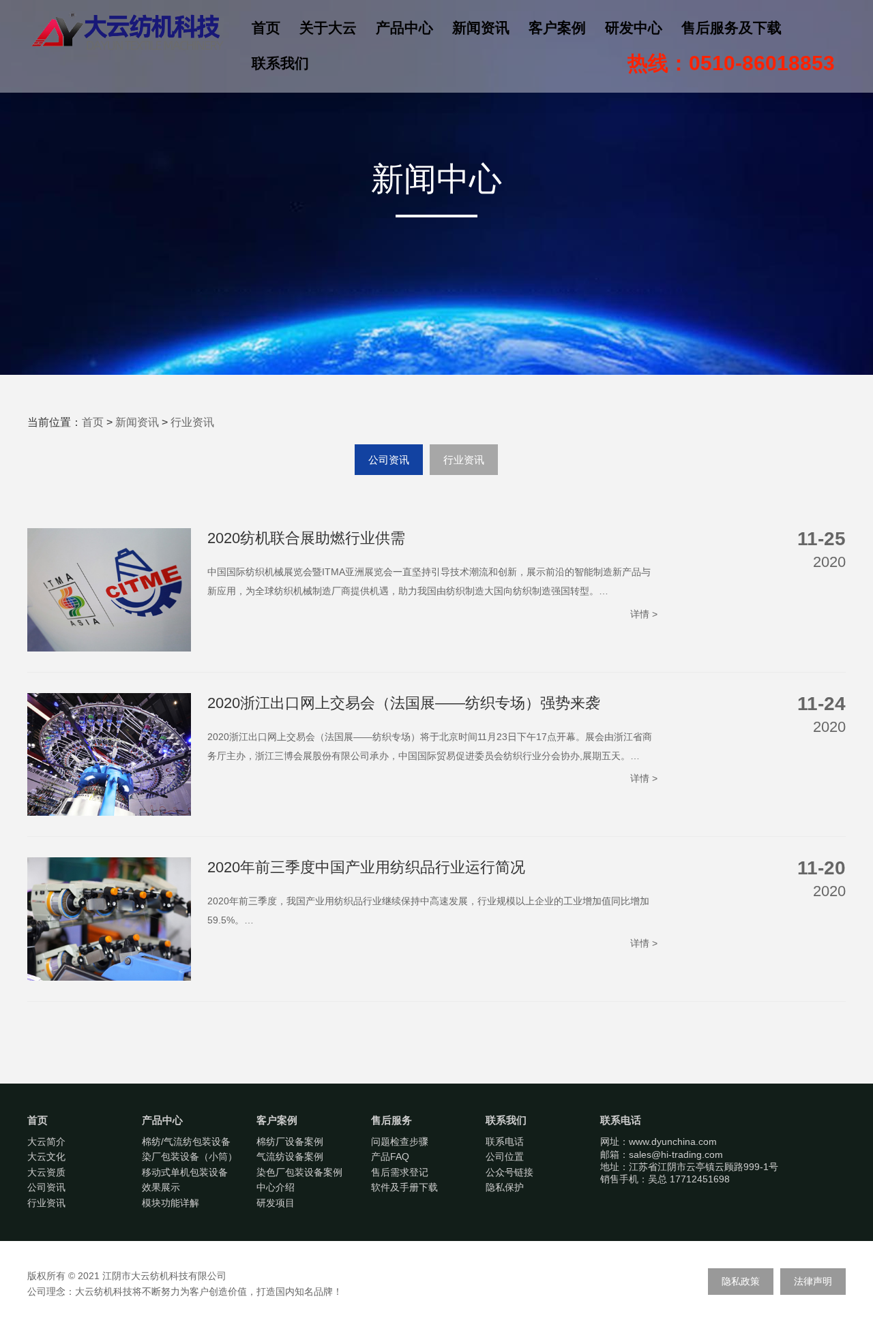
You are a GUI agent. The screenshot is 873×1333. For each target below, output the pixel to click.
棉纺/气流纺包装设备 (186, 1141)
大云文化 (46, 1156)
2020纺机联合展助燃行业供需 (306, 538)
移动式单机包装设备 (185, 1172)
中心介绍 (275, 1187)
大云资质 (46, 1172)
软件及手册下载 (404, 1187)
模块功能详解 (170, 1202)
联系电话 (505, 1141)
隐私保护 (505, 1187)
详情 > (643, 614)
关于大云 (328, 27)
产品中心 (404, 27)
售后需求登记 (399, 1172)
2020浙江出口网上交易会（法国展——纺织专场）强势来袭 (403, 702)
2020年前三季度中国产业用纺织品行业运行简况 (366, 867)
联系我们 (280, 63)
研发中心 (633, 27)
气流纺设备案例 (289, 1156)
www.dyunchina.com (673, 1141)
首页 (266, 27)
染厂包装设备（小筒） (189, 1156)
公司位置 (505, 1156)
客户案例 (557, 27)
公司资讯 (388, 459)
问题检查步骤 (399, 1141)
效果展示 (161, 1187)
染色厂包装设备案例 (299, 1172)
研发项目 (275, 1202)
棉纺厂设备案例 (289, 1141)
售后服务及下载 (731, 27)
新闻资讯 (480, 27)
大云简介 (46, 1141)
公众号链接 (509, 1172)
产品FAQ (390, 1156)
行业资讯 (192, 422)
